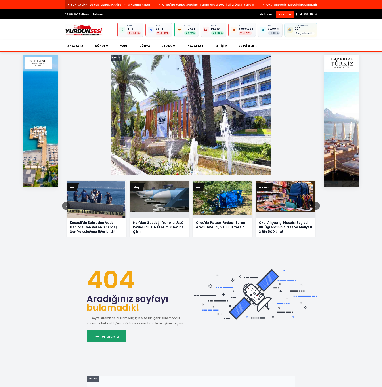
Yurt (124, 46)
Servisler (247, 46)
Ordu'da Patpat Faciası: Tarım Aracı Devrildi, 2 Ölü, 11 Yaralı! (145, 4)
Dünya (144, 46)
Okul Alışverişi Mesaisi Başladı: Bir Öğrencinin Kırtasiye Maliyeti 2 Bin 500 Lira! (262, 4)
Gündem (102, 46)
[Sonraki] (316, 206)
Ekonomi (169, 46)
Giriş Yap (265, 14)
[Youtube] (311, 14)
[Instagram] (316, 14)
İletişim (98, 14)
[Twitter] (301, 14)
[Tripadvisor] (306, 14)
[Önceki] (66, 206)
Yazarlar (195, 46)
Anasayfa (75, 46)
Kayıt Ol (285, 14)
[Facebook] (297, 14)
